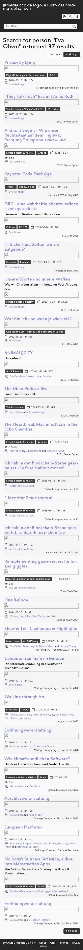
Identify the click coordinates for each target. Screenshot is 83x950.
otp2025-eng (30, 641)
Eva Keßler (16, 646)
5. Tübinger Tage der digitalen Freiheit (57, 88)
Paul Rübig (51, 843)
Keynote (11, 262)
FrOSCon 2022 (70, 344)
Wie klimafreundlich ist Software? (37, 759)
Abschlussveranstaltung (26, 798)
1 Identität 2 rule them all (29, 498)
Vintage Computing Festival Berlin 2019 (56, 818)
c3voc (43, 946)
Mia (71, 714)
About (42, 943)
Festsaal (24, 262)
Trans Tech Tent (69, 591)
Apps (52, 943)
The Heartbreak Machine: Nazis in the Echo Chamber (41, 427)
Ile (52, 714)
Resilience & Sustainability (21, 777)
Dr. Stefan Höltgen (39, 920)
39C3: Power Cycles (68, 121)
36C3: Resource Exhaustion (63, 790)
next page (71, 54)
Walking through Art (24, 697)
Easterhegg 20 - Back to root (62, 552)
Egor (42, 714)
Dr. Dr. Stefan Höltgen (41, 746)
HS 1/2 (23, 227)
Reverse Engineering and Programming (28, 579)
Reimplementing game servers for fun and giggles (40, 564)
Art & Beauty (13, 371)
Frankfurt (11, 709)
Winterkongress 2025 (66, 270)
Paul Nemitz (37, 843)
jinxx (12, 412)
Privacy (76, 943)
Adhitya (14, 714)
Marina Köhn (17, 786)
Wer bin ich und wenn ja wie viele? (38, 319)
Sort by (54, 54)
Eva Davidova (17, 376)
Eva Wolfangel (17, 84)
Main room (12, 641)
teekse (20, 412)
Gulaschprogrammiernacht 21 (62, 489)
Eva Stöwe (15, 232)
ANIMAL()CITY (18, 353)
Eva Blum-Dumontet (21, 891)
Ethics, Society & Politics (19, 153)
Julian (28, 616)
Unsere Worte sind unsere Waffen (37, 279)
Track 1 (10, 187)
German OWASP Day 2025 (63, 195)
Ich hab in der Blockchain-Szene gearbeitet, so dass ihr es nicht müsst (41, 531)
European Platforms (23, 827)
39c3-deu (53, 109)
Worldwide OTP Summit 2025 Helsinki (57, 650)
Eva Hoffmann (33, 451)
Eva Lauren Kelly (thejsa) (22, 588)
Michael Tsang (67, 646)
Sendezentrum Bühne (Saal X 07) (24, 109)
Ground (42, 153)
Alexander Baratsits (27, 847)
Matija (41, 616)
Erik (53, 616)
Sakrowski (31, 376)
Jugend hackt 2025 (68, 721)
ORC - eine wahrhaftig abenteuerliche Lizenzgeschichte (41, 207)
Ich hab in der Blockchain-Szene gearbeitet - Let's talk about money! (41, 466)
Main (43, 777)
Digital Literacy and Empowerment (26, 75)
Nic (6, 718)
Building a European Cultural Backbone (57, 850)
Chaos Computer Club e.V (20, 943)
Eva (12, 161)
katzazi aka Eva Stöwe (21, 486)
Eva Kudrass (15, 685)
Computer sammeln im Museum (34, 658)
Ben (34, 616)
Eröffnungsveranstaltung (27, 730)
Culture (10, 227)
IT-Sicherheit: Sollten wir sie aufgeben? (31, 247)
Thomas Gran (46, 646)
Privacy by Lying (19, 62)
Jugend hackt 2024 (68, 620)
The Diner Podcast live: (26, 389)
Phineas (14, 616)
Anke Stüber (36, 815)
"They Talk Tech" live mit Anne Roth (38, 96)
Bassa (23, 714)
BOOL (53, 75)
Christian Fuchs (55, 451)
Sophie (27, 718)
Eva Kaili (62, 843)
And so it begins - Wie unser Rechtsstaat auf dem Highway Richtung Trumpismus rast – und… (36, 135)
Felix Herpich (30, 646)
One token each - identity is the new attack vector (34, 332)
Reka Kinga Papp (19, 843)
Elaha (22, 161)
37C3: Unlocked (70, 310)
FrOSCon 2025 (70, 236)
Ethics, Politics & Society (19, 302)
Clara (35, 714)
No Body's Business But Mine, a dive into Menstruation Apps (38, 862)
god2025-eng (26, 187)
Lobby (24, 709)
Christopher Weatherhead (53, 891)
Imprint (63, 943)
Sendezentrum (14, 407)
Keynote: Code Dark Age (28, 174)
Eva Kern (35, 786)
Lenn (58, 714)
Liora (65, 714)
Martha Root (17, 451)
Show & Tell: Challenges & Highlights (40, 629)
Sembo (47, 376)
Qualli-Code (16, 600)
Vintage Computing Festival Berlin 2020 (56, 688)
